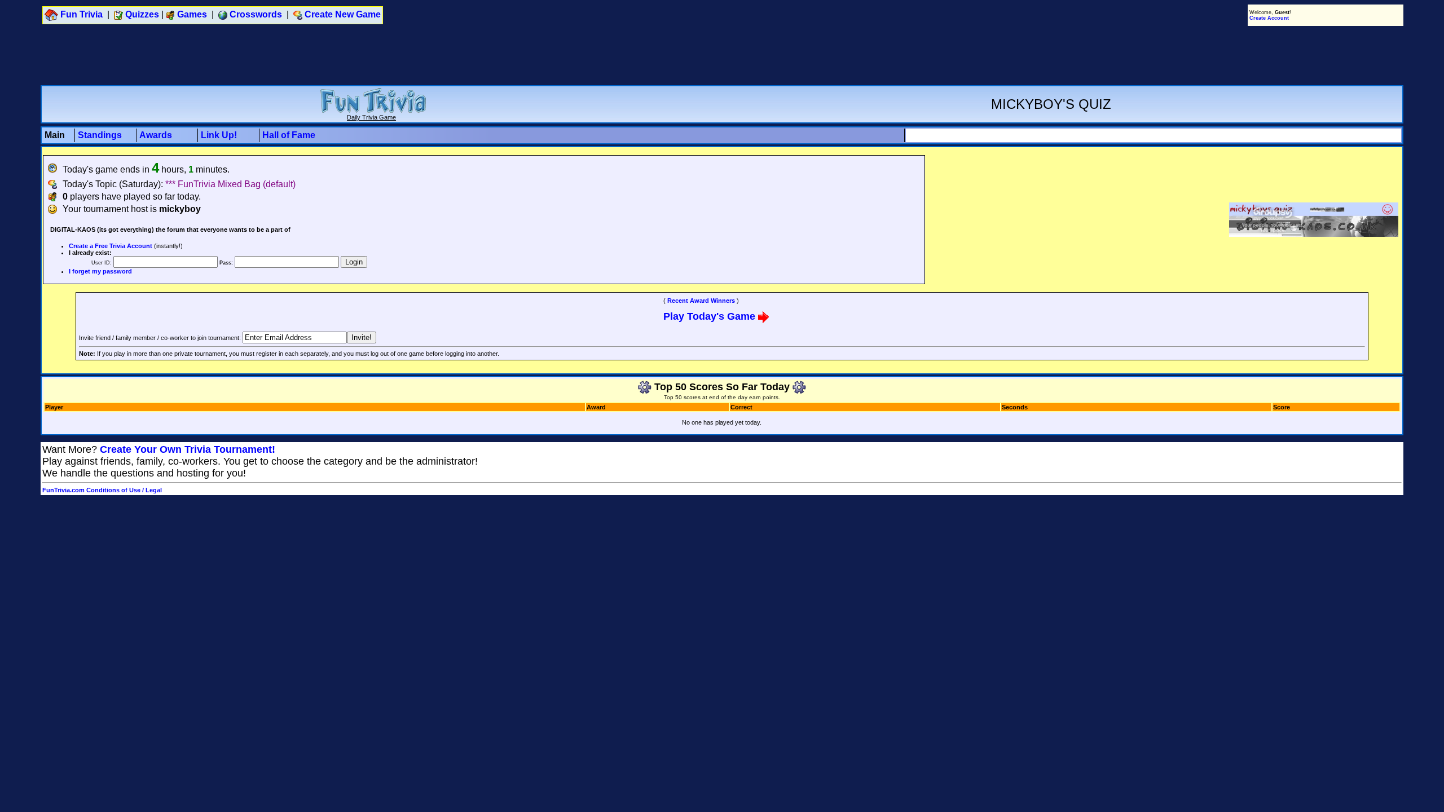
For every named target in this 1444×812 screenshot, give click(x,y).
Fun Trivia (81, 14)
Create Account (1269, 18)
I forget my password (100, 271)
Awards (155, 135)
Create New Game (343, 14)
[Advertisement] (722, 55)
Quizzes (142, 14)
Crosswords (256, 14)
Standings (100, 135)
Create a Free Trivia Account (110, 245)
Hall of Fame (288, 135)
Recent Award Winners (701, 300)
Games (192, 14)
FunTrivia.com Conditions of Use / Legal (102, 490)
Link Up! (219, 135)
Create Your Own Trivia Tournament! (187, 449)
